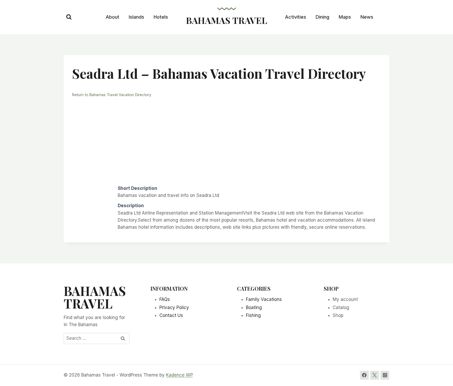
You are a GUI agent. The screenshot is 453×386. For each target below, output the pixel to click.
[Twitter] (374, 375)
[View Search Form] (69, 17)
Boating (254, 307)
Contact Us (171, 315)
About (112, 17)
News (366, 17)
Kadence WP (179, 375)
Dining (322, 17)
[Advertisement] (226, 141)
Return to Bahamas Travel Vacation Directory (111, 94)
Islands (136, 17)
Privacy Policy (174, 307)
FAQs (164, 299)
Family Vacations (264, 299)
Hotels (161, 17)
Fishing (253, 315)
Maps (345, 17)
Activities (295, 17)
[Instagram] (384, 375)
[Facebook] (364, 375)
